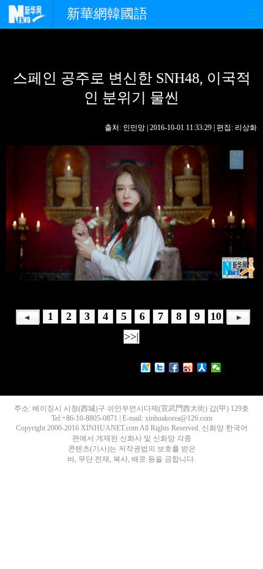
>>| (131, 336)
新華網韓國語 (107, 13)
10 (215, 316)
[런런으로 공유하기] (202, 367)
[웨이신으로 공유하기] (216, 367)
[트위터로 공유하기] (160, 367)
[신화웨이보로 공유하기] (146, 367)
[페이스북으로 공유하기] (174, 367)
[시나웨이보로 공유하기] (188, 367)
